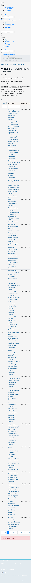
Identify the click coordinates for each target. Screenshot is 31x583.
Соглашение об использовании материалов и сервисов (19, 580)
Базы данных (8, 10)
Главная (4, 57)
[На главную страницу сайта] (6, 22)
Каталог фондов (9, 7)
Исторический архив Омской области (13, 58)
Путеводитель (9, 8)
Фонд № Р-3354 (7, 60)
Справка (7, 12)
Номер (3, 103)
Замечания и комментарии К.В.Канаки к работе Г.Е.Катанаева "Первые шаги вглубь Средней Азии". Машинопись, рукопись (14, 523)
